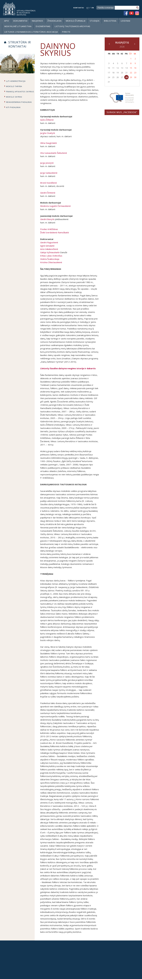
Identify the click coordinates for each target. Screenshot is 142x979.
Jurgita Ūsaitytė (47, 133)
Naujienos (37, 20)
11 (113, 68)
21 (126, 72)
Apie (6, 20)
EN (93, 8)
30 (135, 77)
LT (88, 8)
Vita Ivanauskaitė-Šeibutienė (53, 153)
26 (117, 77)
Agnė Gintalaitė (47, 245)
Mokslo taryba (14, 86)
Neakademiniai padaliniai (19, 102)
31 (109, 82)
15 (131, 68)
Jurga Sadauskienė (48, 172)
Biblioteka (110, 20)
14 (126, 68)
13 (122, 68)
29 (131, 77)
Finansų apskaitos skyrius (20, 91)
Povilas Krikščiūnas (49, 229)
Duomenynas (43, 26)
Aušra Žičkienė (47, 119)
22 (131, 72)
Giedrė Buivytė (47, 219)
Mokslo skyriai (14, 97)
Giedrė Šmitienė (47, 192)
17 (109, 72)
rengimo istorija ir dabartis (81, 368)
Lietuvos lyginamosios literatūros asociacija (31, 31)
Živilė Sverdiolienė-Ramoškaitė (54, 232)
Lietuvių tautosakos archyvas (72, 26)
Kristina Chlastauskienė (51, 262)
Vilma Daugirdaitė (48, 143)
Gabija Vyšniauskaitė (49, 252)
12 (117, 68)
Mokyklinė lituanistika (17, 26)
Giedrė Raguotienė (49, 242)
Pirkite (66, 31)
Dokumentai (20, 20)
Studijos (95, 20)
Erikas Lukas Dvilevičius (51, 255)
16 (135, 68)
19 (117, 72)
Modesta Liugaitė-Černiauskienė (55, 206)
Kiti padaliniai (13, 107)
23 (135, 72)
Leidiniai (125, 20)
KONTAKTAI (78, 8)
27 (122, 77)
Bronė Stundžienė (48, 182)
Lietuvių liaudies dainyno (53, 368)
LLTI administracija (16, 81)
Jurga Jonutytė (47, 162)
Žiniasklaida (54, 20)
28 (126, 77)
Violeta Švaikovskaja (49, 259)
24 (109, 77)
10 (109, 68)
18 (113, 72)
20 (122, 72)
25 (113, 77)
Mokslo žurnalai (75, 20)
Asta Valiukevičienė (49, 249)
